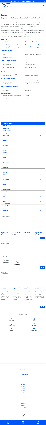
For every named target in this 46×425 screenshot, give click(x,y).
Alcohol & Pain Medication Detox (8, 125)
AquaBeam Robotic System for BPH (32, 47)
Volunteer (23, 384)
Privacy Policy (23, 416)
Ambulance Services (6, 128)
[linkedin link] (23, 374)
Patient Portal (23, 405)
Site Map (23, 415)
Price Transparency (23, 407)
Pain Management (6, 179)
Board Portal (23, 419)
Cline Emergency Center (7, 133)
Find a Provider (23, 378)
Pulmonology (5, 186)
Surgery (4, 196)
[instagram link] (27, 374)
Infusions (4, 157)
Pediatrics (4, 181)
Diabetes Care (5, 140)
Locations (23, 401)
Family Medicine (5, 145)
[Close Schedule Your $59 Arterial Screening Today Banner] (44, 1)
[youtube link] (25, 374)
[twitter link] (21, 374)
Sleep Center (5, 194)
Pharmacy (4, 184)
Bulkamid (5, 65)
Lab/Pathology (5, 167)
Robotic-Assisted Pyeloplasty (31, 41)
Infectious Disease (6, 155)
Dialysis (4, 142)
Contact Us (23, 390)
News (23, 397)
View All (42, 238)
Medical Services (8, 123)
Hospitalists (5, 152)
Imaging (4, 164)
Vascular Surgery (5, 210)
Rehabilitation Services (7, 189)
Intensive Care (5, 160)
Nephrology (5, 172)
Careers (23, 399)
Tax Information (23, 388)
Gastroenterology (6, 147)
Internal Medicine (6, 162)
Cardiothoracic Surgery (7, 130)
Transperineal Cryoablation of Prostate (11, 47)
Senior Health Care (6, 191)
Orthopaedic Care (6, 177)
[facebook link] (19, 374)
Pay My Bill (23, 392)
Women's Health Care (6, 205)
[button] (40, 135)
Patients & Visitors (23, 382)
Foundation (23, 386)
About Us (23, 380)
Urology (4, 201)
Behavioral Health (6, 135)
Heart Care (4, 150)
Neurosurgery (5, 169)
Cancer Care (5, 138)
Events (23, 394)
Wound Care (5, 208)
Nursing (4, 174)
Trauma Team (5, 199)
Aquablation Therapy (7, 203)
